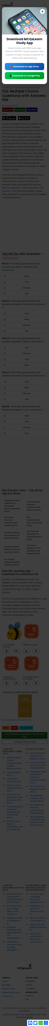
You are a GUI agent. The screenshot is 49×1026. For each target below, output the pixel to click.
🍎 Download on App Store (24, 66)
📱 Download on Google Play (24, 75)
